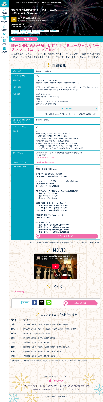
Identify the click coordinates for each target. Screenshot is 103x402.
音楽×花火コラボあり (19, 33)
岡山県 (33, 351)
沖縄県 (84, 361)
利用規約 (59, 389)
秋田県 (40, 324)
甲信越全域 (27, 333)
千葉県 (48, 329)
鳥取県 (46, 351)
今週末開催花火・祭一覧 (4, 51)
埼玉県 (54, 329)
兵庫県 (40, 347)
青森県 (33, 324)
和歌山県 (66, 347)
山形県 (52, 324)
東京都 (33, 329)
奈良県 (59, 347)
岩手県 (46, 324)
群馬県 (67, 329)
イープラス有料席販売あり (40, 30)
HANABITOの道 (4, 22)
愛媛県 (52, 356)
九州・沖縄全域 (29, 361)
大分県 (51, 361)
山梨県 (35, 333)
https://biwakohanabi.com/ (45, 162)
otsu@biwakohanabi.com (45, 157)
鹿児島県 (77, 361)
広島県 (40, 351)
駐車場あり (55, 30)
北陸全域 (26, 342)
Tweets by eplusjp (17, 292)
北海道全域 (27, 320)
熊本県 (64, 361)
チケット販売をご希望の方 (47, 386)
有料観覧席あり (26, 30)
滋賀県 (46, 347)
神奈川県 (41, 329)
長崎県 (57, 361)
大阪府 (33, 347)
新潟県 (41, 333)
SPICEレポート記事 (4, 44)
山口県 (59, 351)
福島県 (65, 324)
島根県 (52, 351)
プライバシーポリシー (72, 389)
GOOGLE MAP (66, 108)
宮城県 (59, 324)
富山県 (33, 342)
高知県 (46, 356)
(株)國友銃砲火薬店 (33, 33)
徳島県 (40, 356)
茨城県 (60, 329)
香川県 (33, 356)
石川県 (40, 342)
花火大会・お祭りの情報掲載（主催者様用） (75, 386)
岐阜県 (40, 338)
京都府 (52, 347)
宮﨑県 (70, 361)
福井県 (46, 342)
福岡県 (38, 361)
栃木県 (73, 329)
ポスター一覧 (4, 37)
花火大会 (15, 30)
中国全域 (26, 351)
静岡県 (52, 338)
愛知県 (33, 338)
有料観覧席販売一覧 (4, 30)
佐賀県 (45, 361)
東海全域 (26, 338)
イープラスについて (28, 386)
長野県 (48, 333)
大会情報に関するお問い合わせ (41, 389)
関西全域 (26, 347)
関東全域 (26, 329)
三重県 (46, 338)
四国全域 (26, 356)
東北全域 (26, 324)
